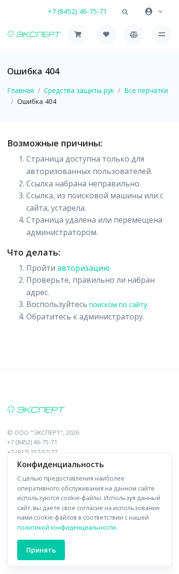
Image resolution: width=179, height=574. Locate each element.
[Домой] (34, 34)
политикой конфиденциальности (66, 527)
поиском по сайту (118, 304)
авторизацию (83, 268)
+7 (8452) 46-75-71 (77, 11)
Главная (20, 90)
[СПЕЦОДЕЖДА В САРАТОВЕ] (89, 410)
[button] (125, 12)
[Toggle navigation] (161, 34)
